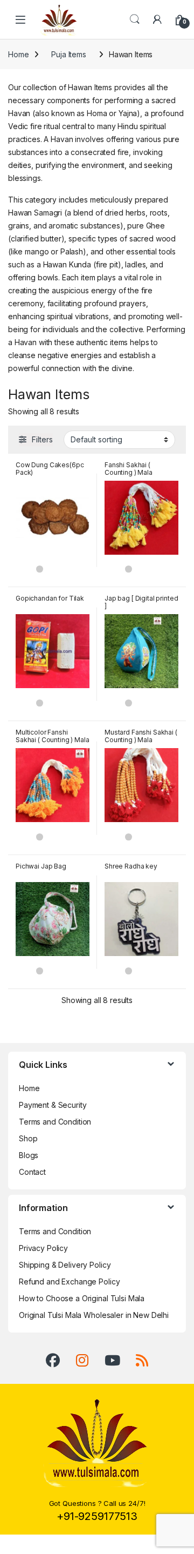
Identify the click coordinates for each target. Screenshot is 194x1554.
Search (135, 19)
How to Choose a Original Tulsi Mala (81, 1298)
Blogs (28, 1155)
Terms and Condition (55, 1121)
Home (18, 54)
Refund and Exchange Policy (69, 1281)
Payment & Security (52, 1104)
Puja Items (68, 54)
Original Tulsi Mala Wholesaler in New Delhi (94, 1315)
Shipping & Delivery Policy (64, 1264)
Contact (32, 1171)
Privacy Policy (43, 1248)
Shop (28, 1138)
